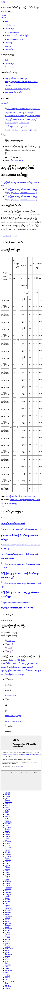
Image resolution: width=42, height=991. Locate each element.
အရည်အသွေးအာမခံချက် (14, 39)
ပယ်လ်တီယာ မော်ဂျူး (31, 670)
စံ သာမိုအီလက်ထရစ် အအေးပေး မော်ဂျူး (20, 496)
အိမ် (6, 21)
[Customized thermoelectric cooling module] (21, 586)
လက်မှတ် (8, 46)
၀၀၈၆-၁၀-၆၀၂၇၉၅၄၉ (13, 716)
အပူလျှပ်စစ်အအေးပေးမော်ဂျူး (16, 78)
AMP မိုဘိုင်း (21, 660)
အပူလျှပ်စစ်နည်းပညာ (12, 32)
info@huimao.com (18, 160)
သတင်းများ (9, 42)
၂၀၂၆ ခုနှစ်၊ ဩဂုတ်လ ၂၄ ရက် (16, 126)
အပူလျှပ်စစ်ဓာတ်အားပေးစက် (13, 524)
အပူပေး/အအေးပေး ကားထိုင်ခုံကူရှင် (17, 89)
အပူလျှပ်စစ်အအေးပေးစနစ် (14, 670)
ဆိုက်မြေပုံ (12, 660)
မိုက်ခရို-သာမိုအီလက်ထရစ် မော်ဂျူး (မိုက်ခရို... (21, 130)
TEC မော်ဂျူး (9, 67)
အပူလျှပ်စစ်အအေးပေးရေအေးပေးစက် (17, 608)
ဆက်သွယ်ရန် (9, 49)
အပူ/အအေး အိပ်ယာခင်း (13, 92)
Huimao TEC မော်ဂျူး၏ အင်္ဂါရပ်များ (18, 35)
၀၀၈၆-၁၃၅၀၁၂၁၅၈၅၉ (13, 721)
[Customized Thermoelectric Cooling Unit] (21, 567)
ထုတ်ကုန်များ (9, 28)
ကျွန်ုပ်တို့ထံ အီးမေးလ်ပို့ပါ (10, 236)
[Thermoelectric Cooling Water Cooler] (15, 602)
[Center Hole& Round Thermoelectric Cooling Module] (21, 548)
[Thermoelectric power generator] (12, 518)
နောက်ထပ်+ (5, 103)
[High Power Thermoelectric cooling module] (21, 529)
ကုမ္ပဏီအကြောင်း (11, 25)
